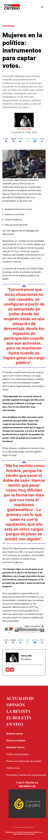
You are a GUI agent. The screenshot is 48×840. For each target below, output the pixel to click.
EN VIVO (14, 724)
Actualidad (8, 25)
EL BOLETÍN (18, 717)
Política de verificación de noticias (23, 761)
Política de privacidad (17, 754)
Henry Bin (26, 129)
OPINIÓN (15, 704)
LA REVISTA (18, 711)
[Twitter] (12, 670)
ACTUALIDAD (20, 698)
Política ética (12, 768)
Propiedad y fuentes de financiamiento (26, 775)
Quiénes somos (14, 733)
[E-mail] (8, 670)
